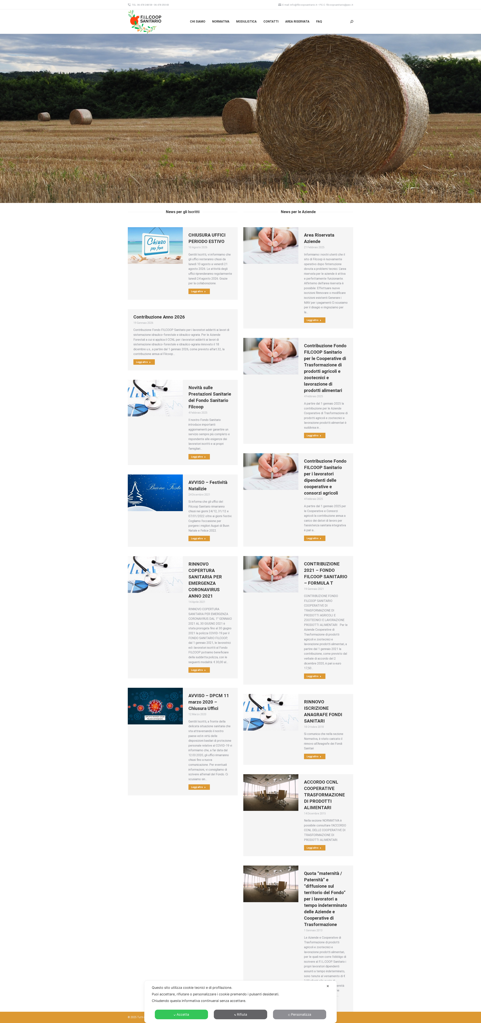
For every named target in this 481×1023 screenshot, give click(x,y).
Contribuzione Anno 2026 (159, 317)
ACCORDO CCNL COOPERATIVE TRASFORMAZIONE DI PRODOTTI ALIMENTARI (324, 794)
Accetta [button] (183, 1014)
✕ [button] (327, 986)
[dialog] (240, 1002)
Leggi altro (197, 291)
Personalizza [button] (301, 1014)
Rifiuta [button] (242, 1014)
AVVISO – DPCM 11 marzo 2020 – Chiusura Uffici (208, 702)
